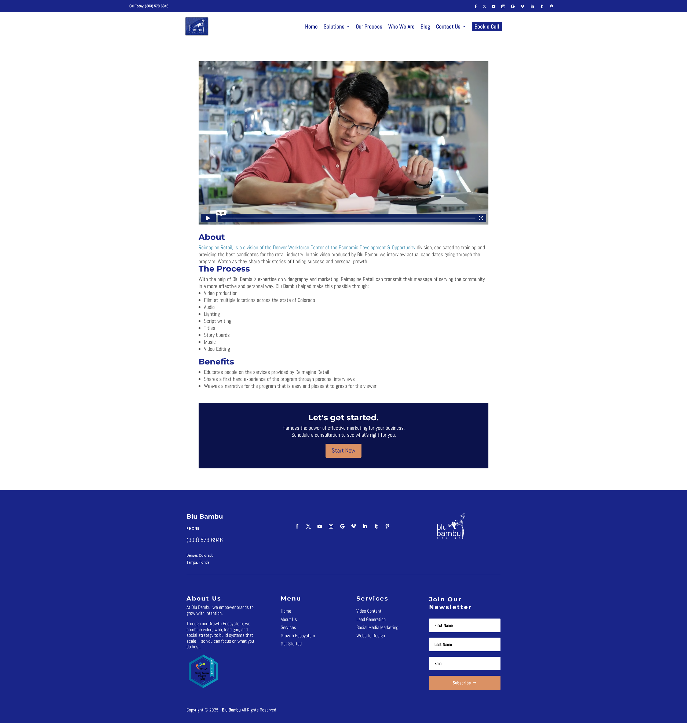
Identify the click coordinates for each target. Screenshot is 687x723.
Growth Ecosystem (298, 635)
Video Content (368, 611)
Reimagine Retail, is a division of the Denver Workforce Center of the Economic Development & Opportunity (307, 247)
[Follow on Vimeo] (522, 6)
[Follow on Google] (513, 6)
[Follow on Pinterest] (551, 6)
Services (288, 627)
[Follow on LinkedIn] (532, 6)
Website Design (370, 635)
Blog (425, 26)
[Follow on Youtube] (493, 6)
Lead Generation (371, 619)
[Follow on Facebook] (476, 6)
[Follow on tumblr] (542, 6)
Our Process (369, 26)
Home (311, 26)
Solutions (334, 26)
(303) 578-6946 (156, 5)
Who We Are (401, 26)
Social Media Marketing (377, 627)
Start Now (343, 450)
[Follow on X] (485, 6)
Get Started (291, 644)
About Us (289, 619)
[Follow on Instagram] (503, 6)
